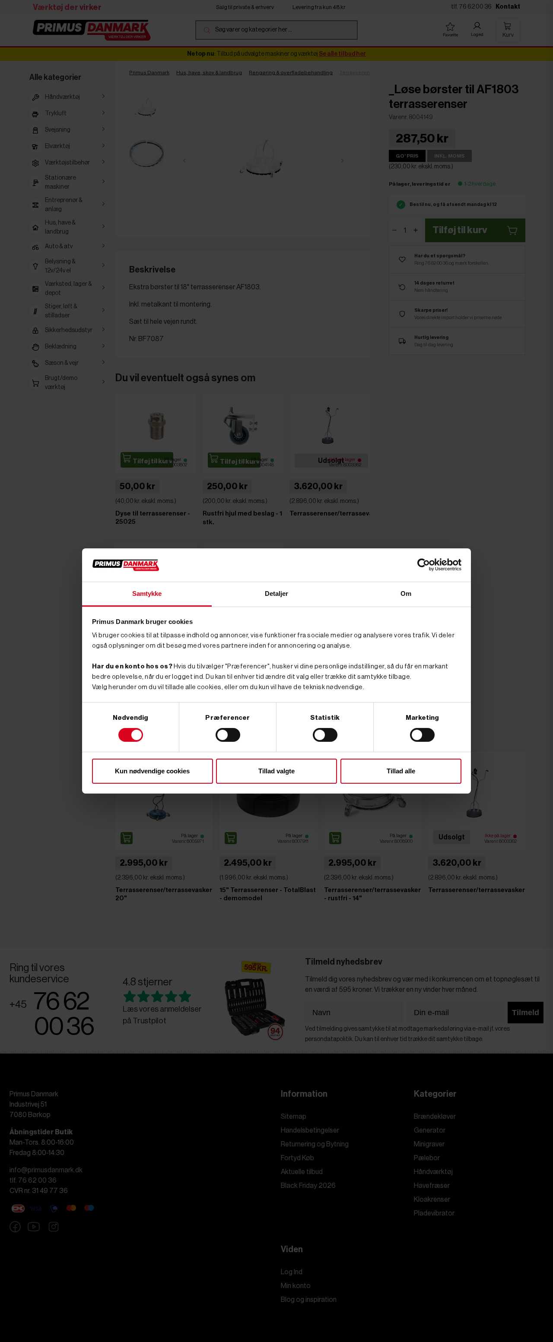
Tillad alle (401, 771)
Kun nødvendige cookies (152, 771)
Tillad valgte (276, 771)
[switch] (228, 735)
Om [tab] (405, 593)
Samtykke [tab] (147, 593)
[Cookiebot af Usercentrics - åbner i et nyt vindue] (423, 564)
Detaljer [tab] (277, 593)
